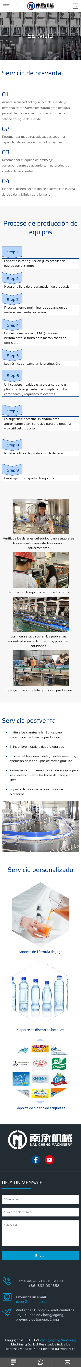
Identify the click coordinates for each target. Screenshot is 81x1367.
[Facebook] (36, 1163)
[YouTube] (49, 1163)
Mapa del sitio (30, 1348)
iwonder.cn (67, 1348)
